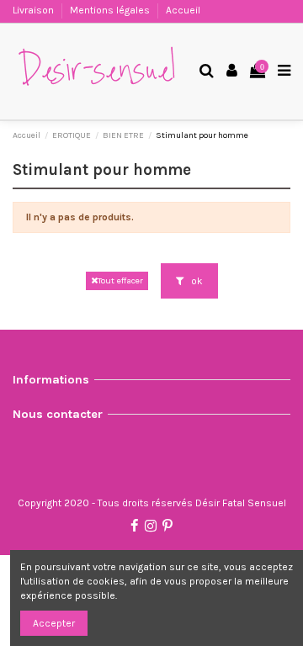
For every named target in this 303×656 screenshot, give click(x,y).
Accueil (183, 10)
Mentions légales (111, 10)
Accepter (54, 623)
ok (196, 281)
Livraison (34, 10)
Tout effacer (120, 280)
